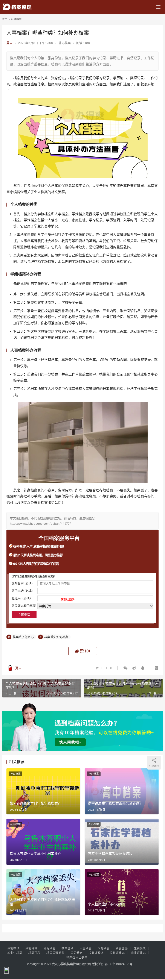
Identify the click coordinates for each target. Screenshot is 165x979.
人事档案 (85, 948)
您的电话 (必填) (22, 591)
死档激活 (140, 948)
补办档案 (65, 43)
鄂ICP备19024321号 (119, 964)
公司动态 (76, 953)
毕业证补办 (138, 953)
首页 (4, 19)
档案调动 (122, 948)
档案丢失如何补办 (56, 637)
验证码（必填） (43, 598)
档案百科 (34, 953)
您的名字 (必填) (22, 583)
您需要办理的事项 (24, 606)
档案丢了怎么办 (23, 637)
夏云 (9, 43)
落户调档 (67, 948)
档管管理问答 (55, 953)
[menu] (158, 7)
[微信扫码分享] (125, 668)
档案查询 (13, 948)
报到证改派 (96, 953)
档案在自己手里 (76, 957)
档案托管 (31, 948)
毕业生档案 (14, 953)
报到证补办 (117, 953)
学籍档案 (104, 948)
